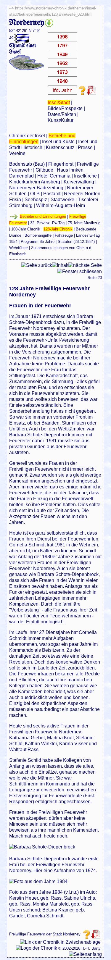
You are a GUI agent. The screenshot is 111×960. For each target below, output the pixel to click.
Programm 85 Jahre (37, 241)
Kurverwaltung (79, 181)
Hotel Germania (53, 175)
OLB (35, 193)
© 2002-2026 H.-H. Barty (79, 948)
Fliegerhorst (60, 164)
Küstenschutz (60, 147)
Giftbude (44, 169)
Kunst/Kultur (60, 120)
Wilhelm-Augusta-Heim (60, 205)
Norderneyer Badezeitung (36, 187)
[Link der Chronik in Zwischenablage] (60, 942)
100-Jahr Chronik (25, 229)
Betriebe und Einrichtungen (43, 216)
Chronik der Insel (27, 135)
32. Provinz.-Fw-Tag (47, 223)
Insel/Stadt (59, 102)
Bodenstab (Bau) (27, 164)
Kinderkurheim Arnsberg (34, 181)
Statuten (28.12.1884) (76, 241)
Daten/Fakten (62, 114)
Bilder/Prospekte (65, 108)
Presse (85, 147)
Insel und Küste (58, 141)
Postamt (51, 193)
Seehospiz (36, 199)
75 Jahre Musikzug (84, 223)
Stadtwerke (62, 199)
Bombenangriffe (38, 235)
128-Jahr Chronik (58, 229)
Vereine (17, 153)
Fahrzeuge (64, 235)
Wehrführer (18, 248)
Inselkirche (85, 175)
